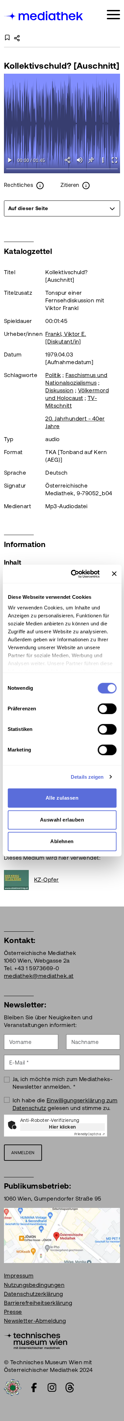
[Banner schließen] (114, 574)
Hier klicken (62, 1127)
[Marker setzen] (91, 160)
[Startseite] (44, 15)
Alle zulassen (62, 798)
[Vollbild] (114, 160)
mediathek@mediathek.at (39, 976)
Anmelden (23, 1152)
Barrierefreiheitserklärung (38, 1303)
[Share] (68, 160)
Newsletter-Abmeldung (35, 1320)
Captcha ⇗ (89, 1134)
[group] (62, 208)
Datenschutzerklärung (33, 1294)
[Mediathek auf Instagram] (52, 1387)
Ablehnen (62, 841)
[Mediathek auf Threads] (70, 1387)
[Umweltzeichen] (12, 1387)
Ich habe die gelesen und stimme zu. (65, 1104)
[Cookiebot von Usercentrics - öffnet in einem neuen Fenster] (74, 574)
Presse (13, 1311)
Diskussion (59, 390)
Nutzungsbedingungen (34, 1285)
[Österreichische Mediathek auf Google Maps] (62, 1235)
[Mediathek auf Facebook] (34, 1387)
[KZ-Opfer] (19, 880)
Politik (53, 375)
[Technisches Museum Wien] (35, 1340)
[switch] (107, 708)
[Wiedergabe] (10, 160)
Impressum (18, 1275)
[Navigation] (113, 14)
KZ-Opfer (46, 879)
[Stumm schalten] (79, 160)
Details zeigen (87, 777)
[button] (102, 160)
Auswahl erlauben (62, 820)
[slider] (62, 169)
